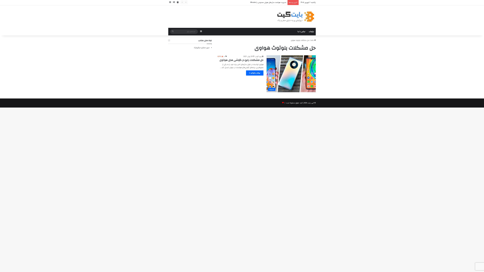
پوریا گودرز (258, 56)
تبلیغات (311, 31)
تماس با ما (301, 31)
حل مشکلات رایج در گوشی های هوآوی (241, 60)
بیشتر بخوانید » (254, 73)
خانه (312, 40)
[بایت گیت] (296, 16)
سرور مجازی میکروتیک (201, 47)
